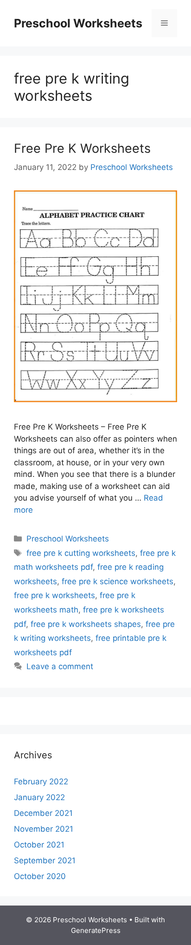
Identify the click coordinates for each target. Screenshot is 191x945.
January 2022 (39, 797)
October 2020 (40, 876)
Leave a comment (59, 666)
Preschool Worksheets (78, 23)
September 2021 (45, 860)
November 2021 (43, 829)
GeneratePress (96, 930)
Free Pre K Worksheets (82, 148)
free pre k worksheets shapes (86, 624)
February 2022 (41, 781)
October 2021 (39, 844)
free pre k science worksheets (117, 581)
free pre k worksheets (54, 595)
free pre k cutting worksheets (80, 553)
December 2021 (43, 813)
